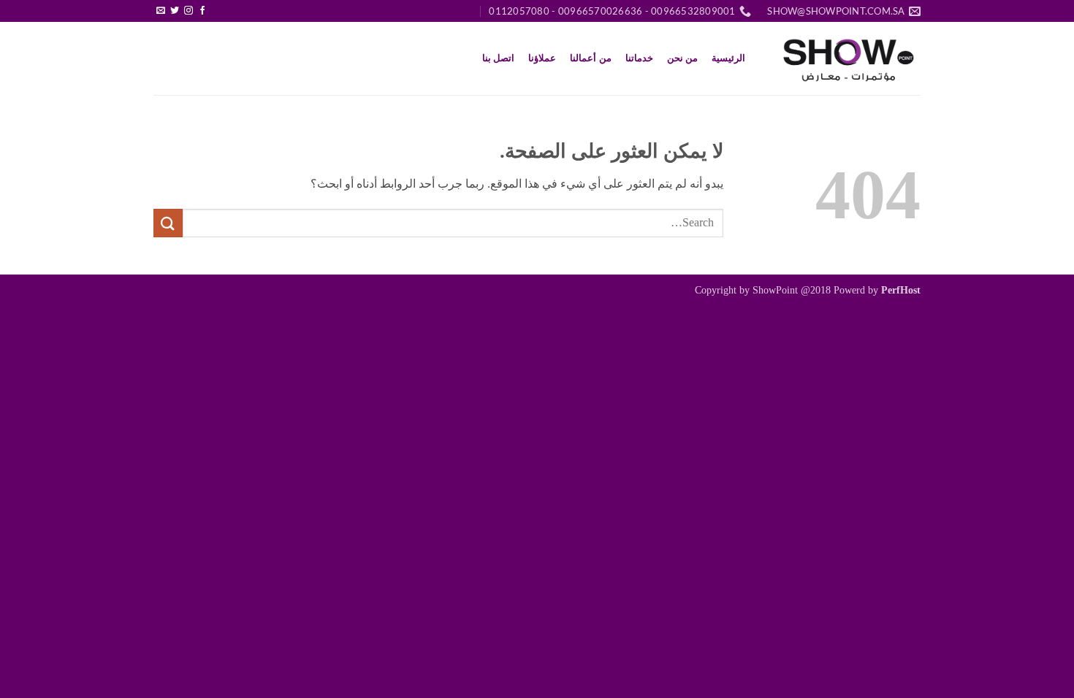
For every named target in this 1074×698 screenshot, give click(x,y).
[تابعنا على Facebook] (202, 11)
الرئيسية (728, 58)
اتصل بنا (498, 58)
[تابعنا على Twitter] (174, 11)
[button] (217, 5)
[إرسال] (168, 223)
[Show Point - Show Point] (847, 58)
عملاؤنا (542, 58)
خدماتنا (639, 58)
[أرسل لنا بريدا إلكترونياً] (160, 11)
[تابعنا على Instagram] (188, 11)
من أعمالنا (590, 58)
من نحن (682, 58)
